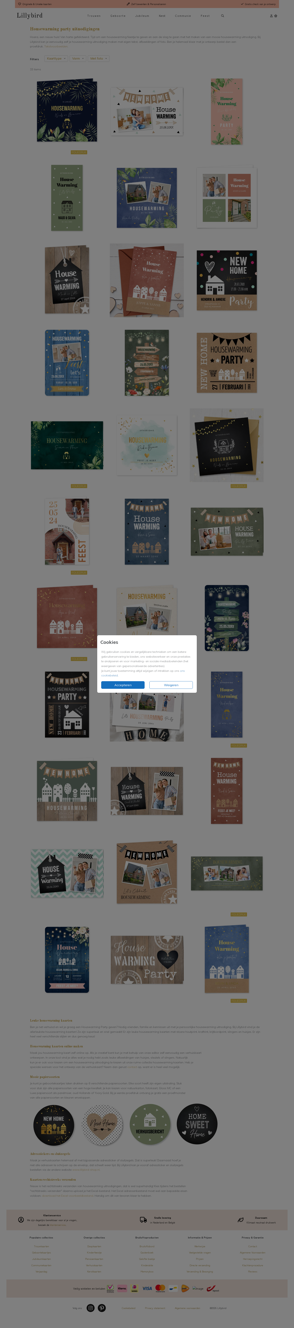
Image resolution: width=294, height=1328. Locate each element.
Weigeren (171, 685)
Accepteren (123, 685)
